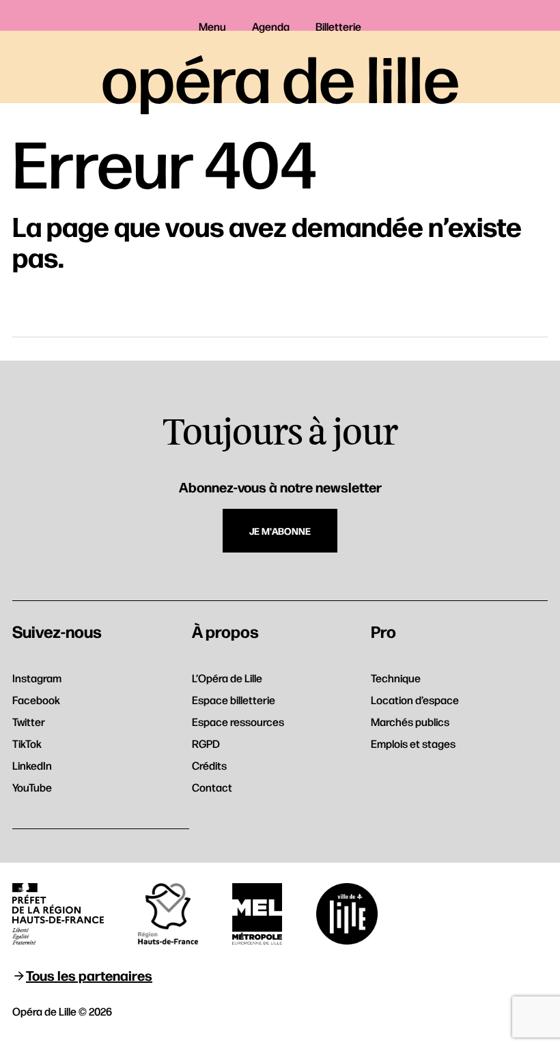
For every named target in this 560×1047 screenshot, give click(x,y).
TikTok (27, 743)
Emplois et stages (413, 743)
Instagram (36, 678)
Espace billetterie (233, 700)
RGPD (206, 743)
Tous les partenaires (89, 975)
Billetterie (338, 26)
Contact (212, 787)
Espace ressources (238, 721)
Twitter (28, 721)
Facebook (36, 700)
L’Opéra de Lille (227, 678)
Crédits (209, 765)
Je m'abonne (280, 531)
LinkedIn (32, 765)
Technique (396, 678)
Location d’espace (415, 700)
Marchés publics (410, 721)
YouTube (32, 787)
